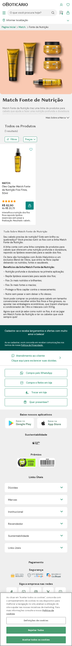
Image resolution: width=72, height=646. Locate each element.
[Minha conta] (61, 4)
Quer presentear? (39, 402)
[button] (30, 206)
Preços (28, 139)
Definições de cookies (36, 620)
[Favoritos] (68, 4)
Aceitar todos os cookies (36, 639)
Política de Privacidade (32, 345)
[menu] (4, 12)
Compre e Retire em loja (39, 382)
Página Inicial (9, 27)
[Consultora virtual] (61, 12)
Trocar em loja (39, 392)
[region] (36, 619)
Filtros (14, 139)
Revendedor (15, 524)
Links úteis (14, 548)
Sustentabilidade (18, 536)
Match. (23, 27)
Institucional (15, 512)
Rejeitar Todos (36, 630)
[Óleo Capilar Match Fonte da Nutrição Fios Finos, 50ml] (18, 160)
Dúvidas (13, 487)
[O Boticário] (15, 5)
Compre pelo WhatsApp (39, 373)
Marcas (12, 499)
